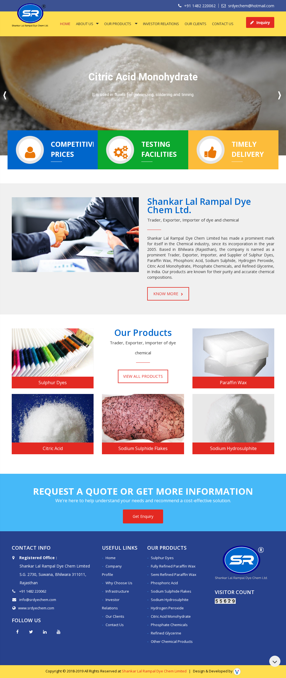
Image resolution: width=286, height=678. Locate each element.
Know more (165, 293)
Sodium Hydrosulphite (170, 599)
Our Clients (195, 23)
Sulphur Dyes (162, 557)
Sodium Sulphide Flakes (171, 591)
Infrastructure (117, 591)
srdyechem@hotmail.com (250, 6)
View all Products (143, 376)
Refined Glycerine (166, 633)
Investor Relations (161, 23)
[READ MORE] (53, 352)
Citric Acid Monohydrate (171, 616)
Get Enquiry (143, 516)
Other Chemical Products (172, 641)
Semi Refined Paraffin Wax (173, 574)
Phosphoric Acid (164, 582)
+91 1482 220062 (199, 6)
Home (65, 23)
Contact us (222, 23)
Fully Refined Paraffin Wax (173, 566)
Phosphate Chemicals (169, 624)
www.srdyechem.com (36, 607)
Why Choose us (119, 582)
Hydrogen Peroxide (167, 607)
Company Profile (112, 570)
